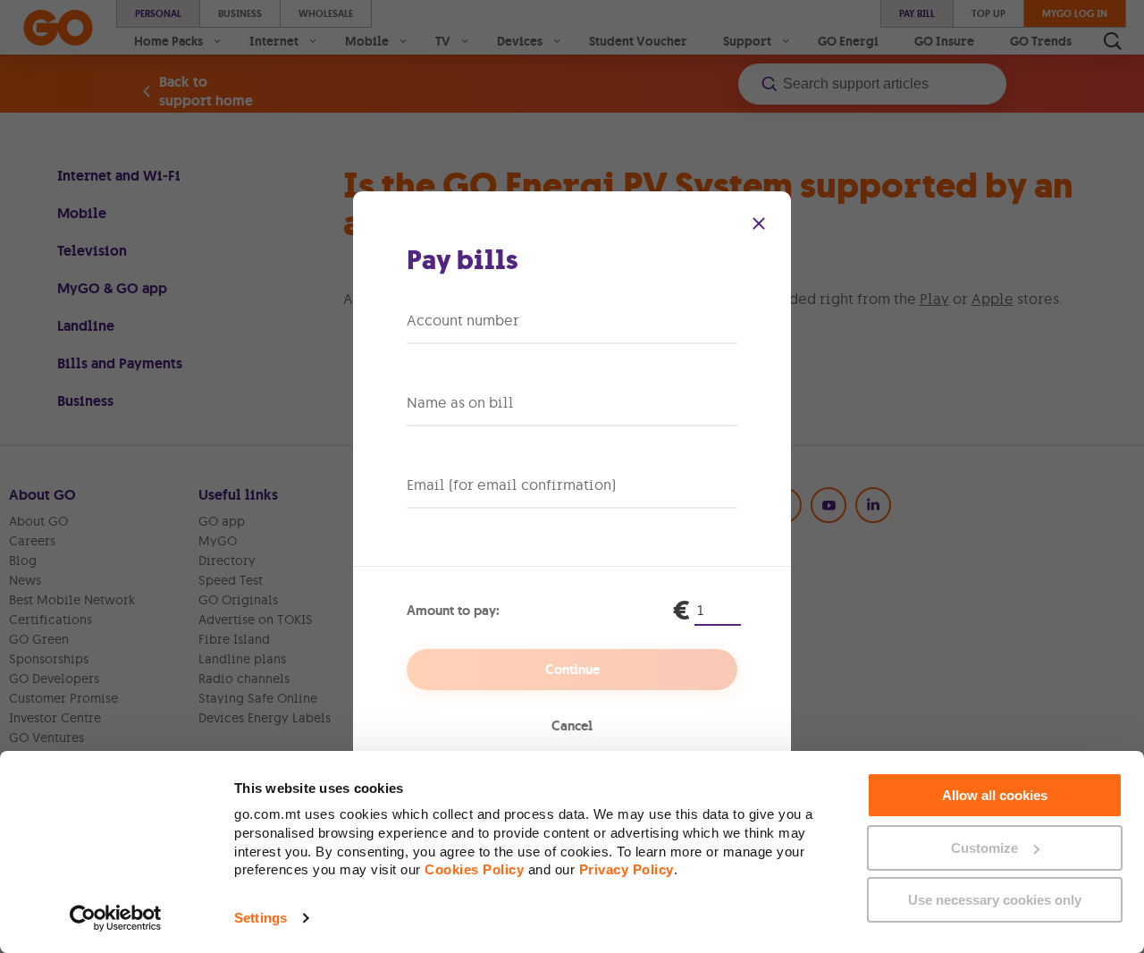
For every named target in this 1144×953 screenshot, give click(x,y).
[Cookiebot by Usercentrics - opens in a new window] (116, 918)
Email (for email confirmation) (511, 484)
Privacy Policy (626, 869)
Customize (984, 848)
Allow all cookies (994, 795)
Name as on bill (460, 402)
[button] (759, 223)
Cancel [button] (572, 726)
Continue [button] (572, 670)
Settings (260, 917)
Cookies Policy (474, 869)
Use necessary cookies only (994, 899)
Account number (463, 320)
